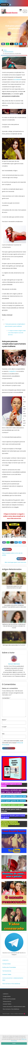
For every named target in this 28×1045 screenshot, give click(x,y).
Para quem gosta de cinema (13, 801)
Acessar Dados (6, 974)
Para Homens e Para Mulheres (11, 983)
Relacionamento (14, 22)
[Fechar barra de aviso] (10, 5)
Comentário (6, 698)
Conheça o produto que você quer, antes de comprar (14, 791)
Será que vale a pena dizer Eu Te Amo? (14, 645)
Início (5, 50)
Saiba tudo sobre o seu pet (12, 805)
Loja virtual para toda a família (11, 810)
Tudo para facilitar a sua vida (14, 796)
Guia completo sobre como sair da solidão (12, 554)
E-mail (4, 727)
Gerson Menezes (16, 33)
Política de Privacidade (9, 967)
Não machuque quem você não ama (15, 562)
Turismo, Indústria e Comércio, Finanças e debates (10, 824)
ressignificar (12, 371)
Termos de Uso (6, 971)
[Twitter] (12, 44)
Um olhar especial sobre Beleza (11, 785)
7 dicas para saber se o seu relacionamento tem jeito (14, 587)
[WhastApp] (7, 44)
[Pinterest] (25, 44)
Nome (4, 720)
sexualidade (17, 79)
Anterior (7, 549)
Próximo (21, 559)
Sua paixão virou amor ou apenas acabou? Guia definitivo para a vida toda (14, 606)
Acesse (3, 5)
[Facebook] (3, 44)
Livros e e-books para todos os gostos (13, 816)
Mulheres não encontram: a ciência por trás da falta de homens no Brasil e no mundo (14, 626)
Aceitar (14, 1043)
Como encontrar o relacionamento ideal (14, 1006)
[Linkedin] (16, 44)
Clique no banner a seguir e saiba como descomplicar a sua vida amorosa (17, 332)
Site (3, 734)
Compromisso (6, 964)
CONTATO (5, 960)
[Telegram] (20, 44)
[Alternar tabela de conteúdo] (3, 320)
